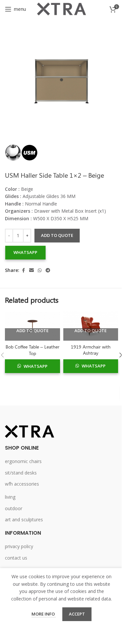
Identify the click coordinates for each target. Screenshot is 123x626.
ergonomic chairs (23, 461)
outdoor (13, 508)
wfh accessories (22, 484)
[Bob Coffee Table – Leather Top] (32, 326)
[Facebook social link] (23, 270)
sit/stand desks (21, 473)
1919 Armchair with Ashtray (91, 350)
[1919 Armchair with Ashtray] (90, 326)
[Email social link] (31, 270)
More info (43, 614)
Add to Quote (57, 235)
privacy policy (19, 546)
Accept (77, 614)
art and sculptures (24, 519)
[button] (25, 252)
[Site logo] (61, 8)
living (10, 497)
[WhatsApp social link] (40, 270)
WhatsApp (25, 252)
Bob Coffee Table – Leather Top (32, 350)
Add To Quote (32, 330)
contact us (16, 558)
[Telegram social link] (48, 270)
